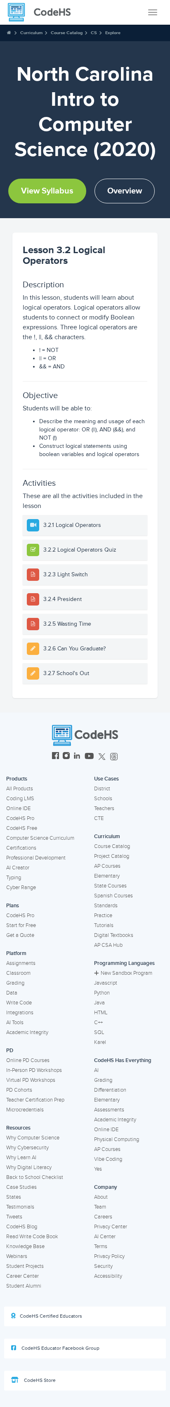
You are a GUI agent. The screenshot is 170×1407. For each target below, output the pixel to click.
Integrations (19, 1012)
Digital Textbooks (113, 935)
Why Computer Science (32, 1137)
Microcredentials (25, 1109)
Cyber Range (21, 887)
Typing (13, 877)
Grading (15, 983)
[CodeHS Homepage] (42, 12)
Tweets (14, 1217)
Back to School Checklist (34, 1177)
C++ (98, 1022)
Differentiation (110, 1090)
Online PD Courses (28, 1060)
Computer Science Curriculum (40, 838)
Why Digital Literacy (29, 1167)
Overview (124, 191)
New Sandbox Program (126, 973)
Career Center (22, 1276)
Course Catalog (67, 32)
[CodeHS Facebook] (55, 757)
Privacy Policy (109, 1256)
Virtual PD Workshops (30, 1080)
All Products (19, 788)
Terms (100, 1246)
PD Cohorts (19, 1090)
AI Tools (15, 1022)
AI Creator (17, 867)
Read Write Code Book (32, 1236)
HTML (101, 1012)
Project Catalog (111, 856)
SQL (99, 1032)
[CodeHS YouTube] (89, 757)
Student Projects (25, 1266)
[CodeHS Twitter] (102, 757)
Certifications (21, 848)
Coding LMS (20, 798)
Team (100, 1207)
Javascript (105, 983)
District (102, 788)
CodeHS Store (39, 1380)
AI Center (105, 1236)
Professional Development (36, 858)
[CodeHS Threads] (114, 757)
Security (103, 1266)
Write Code (19, 1002)
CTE (99, 818)
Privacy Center (110, 1226)
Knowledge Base (25, 1246)
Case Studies (21, 1187)
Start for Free (21, 925)
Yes (98, 1169)
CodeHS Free (21, 828)
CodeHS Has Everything (122, 1060)
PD (9, 1050)
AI (96, 1070)
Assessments (109, 1109)
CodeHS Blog (21, 1226)
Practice (103, 915)
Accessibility (108, 1276)
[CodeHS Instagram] (66, 757)
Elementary (107, 876)
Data (11, 993)
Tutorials (103, 925)
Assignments (20, 963)
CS (94, 32)
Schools (103, 798)
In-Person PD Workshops (34, 1070)
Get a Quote (20, 935)
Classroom (18, 973)
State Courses (110, 886)
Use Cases (106, 779)
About (101, 1197)
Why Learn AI (21, 1157)
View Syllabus (47, 191)
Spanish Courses (113, 895)
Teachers (104, 808)
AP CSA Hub (108, 945)
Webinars (16, 1256)
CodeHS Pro (20, 818)
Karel (100, 1042)
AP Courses (107, 866)
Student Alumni (23, 1286)
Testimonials (20, 1207)
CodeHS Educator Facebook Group (59, 1348)
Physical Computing (116, 1139)
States (13, 1197)
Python (102, 993)
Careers (103, 1217)
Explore (112, 32)
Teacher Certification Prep (35, 1100)
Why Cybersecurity (27, 1147)
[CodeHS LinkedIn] (76, 757)
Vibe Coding (108, 1159)
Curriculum (31, 32)
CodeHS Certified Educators (51, 1316)
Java (99, 1002)
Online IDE (18, 808)
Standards (106, 905)
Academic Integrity (27, 1032)
